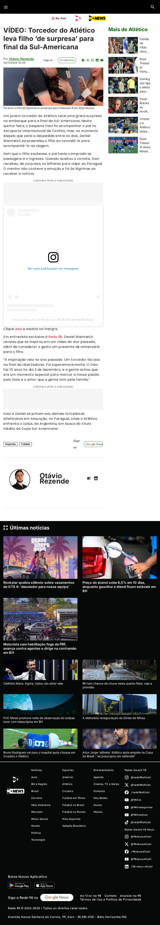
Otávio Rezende (21, 59)
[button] (153, 7)
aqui (18, 328)
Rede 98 (55, 336)
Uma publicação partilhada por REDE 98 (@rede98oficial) (53, 319)
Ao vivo (60, 18)
